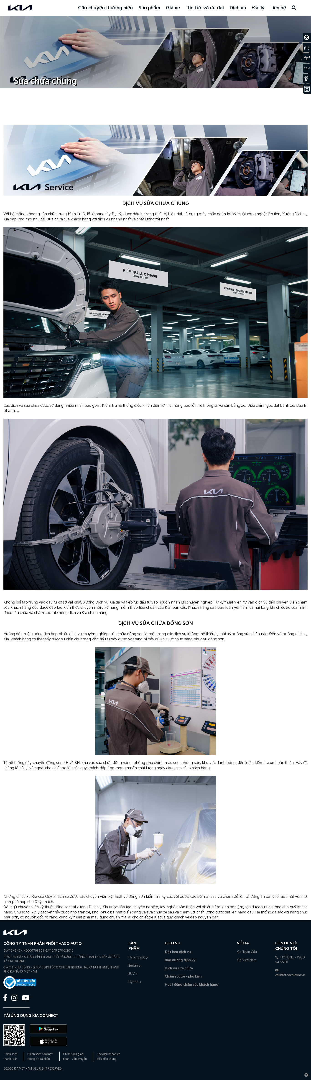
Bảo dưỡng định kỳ (180, 960)
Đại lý (258, 8)
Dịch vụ (237, 8)
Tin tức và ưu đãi (205, 8)
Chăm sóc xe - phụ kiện (183, 976)
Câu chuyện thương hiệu (105, 8)
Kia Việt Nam (247, 960)
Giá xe (173, 8)
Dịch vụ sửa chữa (179, 968)
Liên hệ (278, 8)
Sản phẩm (149, 8)
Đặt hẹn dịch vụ (178, 952)
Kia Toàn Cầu (247, 952)
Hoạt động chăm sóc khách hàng (191, 985)
